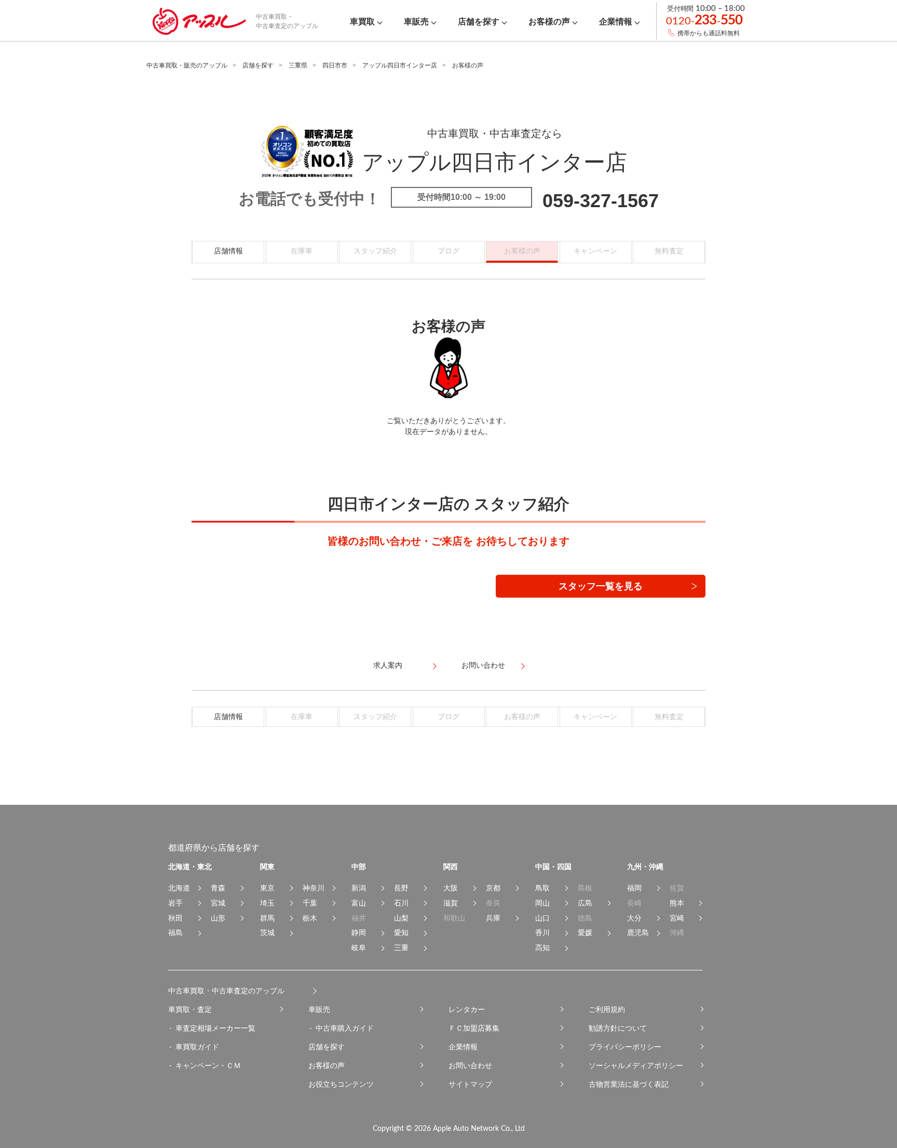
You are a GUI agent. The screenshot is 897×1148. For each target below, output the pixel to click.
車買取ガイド (197, 1047)
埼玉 (267, 903)
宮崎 (677, 918)
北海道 (179, 888)
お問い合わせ (470, 1065)
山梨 (401, 918)
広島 (585, 903)
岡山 (542, 903)
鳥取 (542, 888)
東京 (267, 888)
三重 (401, 947)
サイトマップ (470, 1084)
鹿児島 (638, 932)
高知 (542, 947)
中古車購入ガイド (345, 1028)
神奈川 (313, 888)
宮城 (218, 903)
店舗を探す (258, 65)
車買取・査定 (190, 1009)
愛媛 (585, 932)
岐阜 (358, 947)
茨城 (267, 932)
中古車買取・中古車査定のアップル (226, 991)
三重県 (298, 65)
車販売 (319, 1009)
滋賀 (450, 903)
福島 (175, 932)
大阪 (450, 888)
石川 (401, 903)
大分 (634, 918)
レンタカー (466, 1009)
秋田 (175, 918)
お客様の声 (326, 1065)
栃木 (310, 918)
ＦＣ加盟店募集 (473, 1028)
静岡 (358, 932)
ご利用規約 (607, 1009)
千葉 (310, 903)
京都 (493, 888)
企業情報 (463, 1047)
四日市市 (334, 65)
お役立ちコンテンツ (341, 1084)
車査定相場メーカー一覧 (215, 1028)
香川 (542, 932)
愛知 (401, 932)
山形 (218, 918)
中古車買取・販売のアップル (186, 65)
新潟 (358, 888)
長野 (401, 888)
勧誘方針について (618, 1028)
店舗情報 (228, 251)
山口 (542, 918)
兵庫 (493, 918)
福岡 (634, 888)
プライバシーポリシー (625, 1047)
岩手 (175, 903)
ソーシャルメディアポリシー (636, 1065)
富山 (358, 903)
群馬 (267, 918)
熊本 (677, 903)
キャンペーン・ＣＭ (208, 1065)
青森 (218, 888)
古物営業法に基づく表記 (629, 1084)
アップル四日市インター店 (399, 65)
